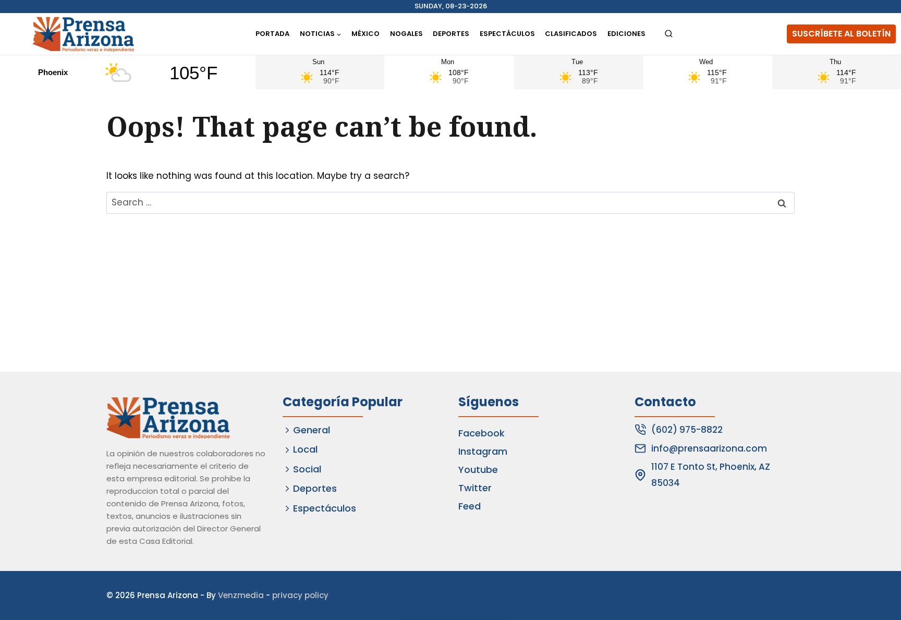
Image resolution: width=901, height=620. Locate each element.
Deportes (451, 34)
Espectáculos (507, 34)
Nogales (406, 34)
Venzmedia (241, 595)
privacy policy (300, 595)
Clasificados (571, 34)
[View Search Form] (668, 34)
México (365, 34)
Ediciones (626, 34)
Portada (272, 34)
